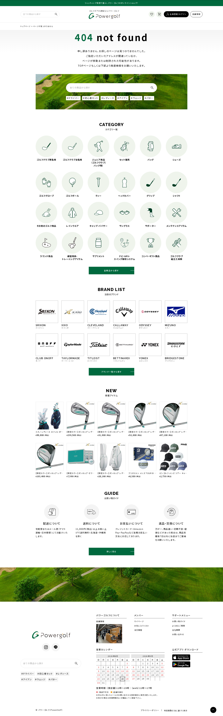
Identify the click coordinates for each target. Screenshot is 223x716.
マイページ (139, 621)
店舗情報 (196, 14)
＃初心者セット (90, 98)
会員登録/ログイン (178, 14)
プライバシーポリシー (150, 710)
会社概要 (176, 630)
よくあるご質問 (178, 625)
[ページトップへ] (213, 710)
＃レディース (107, 98)
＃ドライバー (73, 98)
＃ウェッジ (136, 98)
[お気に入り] (152, 14)
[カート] (159, 14)
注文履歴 (138, 630)
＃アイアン (122, 98)
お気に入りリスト (141, 625)
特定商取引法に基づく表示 (175, 710)
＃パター (149, 98)
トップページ (25, 26)
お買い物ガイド (178, 621)
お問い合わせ (178, 634)
